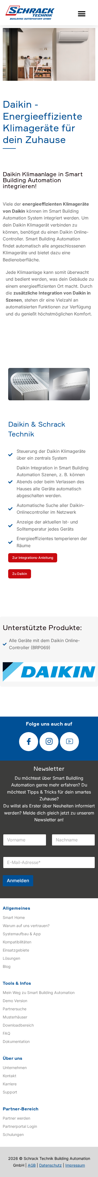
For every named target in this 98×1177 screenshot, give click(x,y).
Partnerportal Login (20, 1126)
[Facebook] (28, 741)
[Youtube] (69, 741)
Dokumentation (16, 1041)
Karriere (10, 1084)
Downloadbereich (18, 1025)
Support (10, 1092)
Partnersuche (14, 1008)
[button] (82, 14)
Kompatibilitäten (17, 942)
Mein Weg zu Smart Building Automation (39, 992)
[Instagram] (49, 741)
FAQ (6, 1033)
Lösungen (11, 958)
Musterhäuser (15, 1017)
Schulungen (13, 1134)
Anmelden (18, 880)
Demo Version (15, 1000)
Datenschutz (50, 1165)
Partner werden (16, 1118)
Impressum (75, 1165)
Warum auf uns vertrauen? (26, 925)
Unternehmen (15, 1067)
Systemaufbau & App (22, 933)
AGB (32, 1165)
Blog (7, 966)
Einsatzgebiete (16, 950)
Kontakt (9, 1075)
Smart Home (14, 917)
